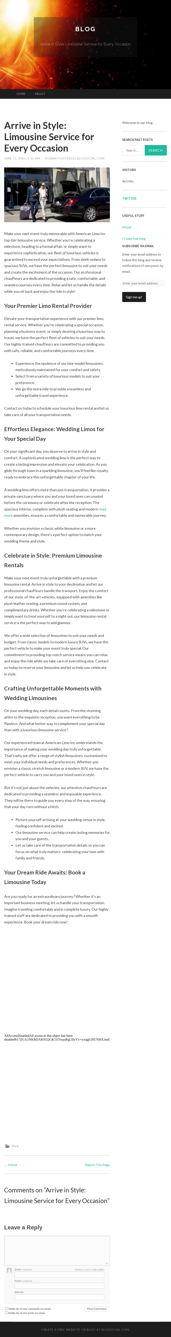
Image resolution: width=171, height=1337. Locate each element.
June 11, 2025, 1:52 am (22, 158)
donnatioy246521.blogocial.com (74, 158)
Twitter (129, 198)
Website (19, 1292)
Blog (85, 29)
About (40, 93)
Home (21, 93)
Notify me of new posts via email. (27, 1313)
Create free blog (134, 238)
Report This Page (97, 1165)
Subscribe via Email (138, 246)
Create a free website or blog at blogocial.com (85, 1329)
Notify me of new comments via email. (30, 1308)
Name (23, 1280)
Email (23, 1269)
